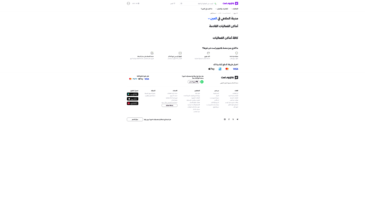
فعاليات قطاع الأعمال (195, 102)
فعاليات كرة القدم (234, 100)
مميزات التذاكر (196, 109)
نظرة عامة (197, 93)
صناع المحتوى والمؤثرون (150, 95)
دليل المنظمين (196, 111)
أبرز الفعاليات (235, 93)
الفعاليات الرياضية (234, 98)
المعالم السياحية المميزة (233, 95)
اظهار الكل (235, 107)
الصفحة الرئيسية (227, 13)
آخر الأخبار (216, 100)
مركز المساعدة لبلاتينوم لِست (212, 104)
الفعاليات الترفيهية (196, 98)
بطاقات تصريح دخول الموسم (231, 102)
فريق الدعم (192, 82)
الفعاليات (235, 9)
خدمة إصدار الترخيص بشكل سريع (169, 102)
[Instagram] (225, 119)
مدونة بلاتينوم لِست (214, 98)
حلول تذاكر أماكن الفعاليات (193, 107)
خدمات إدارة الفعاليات (172, 93)
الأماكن (219, 13)
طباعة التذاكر (174, 100)
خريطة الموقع (216, 107)
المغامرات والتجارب (222, 9)
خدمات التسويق (173, 95)
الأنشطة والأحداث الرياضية (194, 104)
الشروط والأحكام (215, 102)
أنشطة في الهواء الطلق (233, 104)
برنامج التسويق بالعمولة (150, 93)
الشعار (217, 95)
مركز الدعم (135, 119)
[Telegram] (237, 119)
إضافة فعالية (169, 105)
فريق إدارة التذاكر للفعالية (171, 98)
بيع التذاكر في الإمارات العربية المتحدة (192, 95)
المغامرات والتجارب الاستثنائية (193, 100)
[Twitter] (233, 119)
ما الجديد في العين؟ (206, 9)
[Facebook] (229, 119)
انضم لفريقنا (216, 93)
